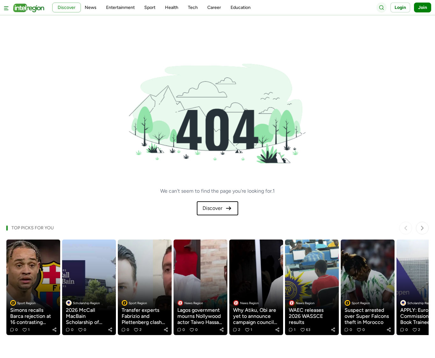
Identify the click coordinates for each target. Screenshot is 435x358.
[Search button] (381, 7)
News (90, 7)
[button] (54, 329)
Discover (212, 208)
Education (241, 7)
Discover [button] (66, 7)
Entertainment (120, 7)
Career (214, 7)
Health (171, 7)
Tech (193, 7)
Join (422, 7)
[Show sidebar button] (6, 7)
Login (400, 7)
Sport (149, 7)
